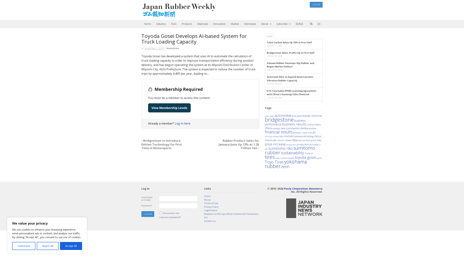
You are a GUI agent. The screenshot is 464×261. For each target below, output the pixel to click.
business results (294, 124)
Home (147, 24)
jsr (314, 132)
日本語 (299, 24)
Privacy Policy (211, 206)
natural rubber (284, 140)
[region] (47, 235)
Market (235, 24)
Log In (316, 4)
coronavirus (293, 128)
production (291, 144)
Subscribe (282, 24)
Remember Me (171, 213)
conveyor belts (278, 128)
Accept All (71, 246)
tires (270, 156)
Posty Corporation (296, 188)
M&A (281, 136)
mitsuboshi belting (304, 136)
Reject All (47, 246)
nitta (294, 140)
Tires (174, 24)
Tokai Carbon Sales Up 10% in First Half (289, 42)
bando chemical (312, 115)
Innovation (219, 24)
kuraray (268, 136)
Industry (161, 24)
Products (187, 24)
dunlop (312, 128)
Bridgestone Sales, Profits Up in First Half (290, 52)
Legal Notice (210, 210)
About (264, 24)
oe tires (306, 140)
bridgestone (279, 119)
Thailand (308, 153)
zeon (285, 166)
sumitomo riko (280, 148)
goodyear (297, 132)
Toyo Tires (274, 162)
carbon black (314, 124)
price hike (316, 140)
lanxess (276, 136)
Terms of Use (211, 203)
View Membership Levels (169, 108)
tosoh (290, 158)
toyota (319, 158)
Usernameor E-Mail (147, 199)
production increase (308, 144)
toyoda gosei (305, 157)
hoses (304, 132)
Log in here (182, 123)
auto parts (297, 115)
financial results (279, 131)
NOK (300, 140)
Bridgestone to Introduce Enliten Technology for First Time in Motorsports (161, 144)
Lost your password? (170, 217)
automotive (283, 115)
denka (304, 128)
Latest (269, 36)
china (268, 128)
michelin (289, 136)
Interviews (250, 24)
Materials (202, 24)
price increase (275, 144)
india (310, 132)
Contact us (210, 221)
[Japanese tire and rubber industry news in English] (179, 16)
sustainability (292, 152)
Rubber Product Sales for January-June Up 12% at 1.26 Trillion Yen (239, 144)
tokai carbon (281, 157)
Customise (24, 246)
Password (146, 205)
